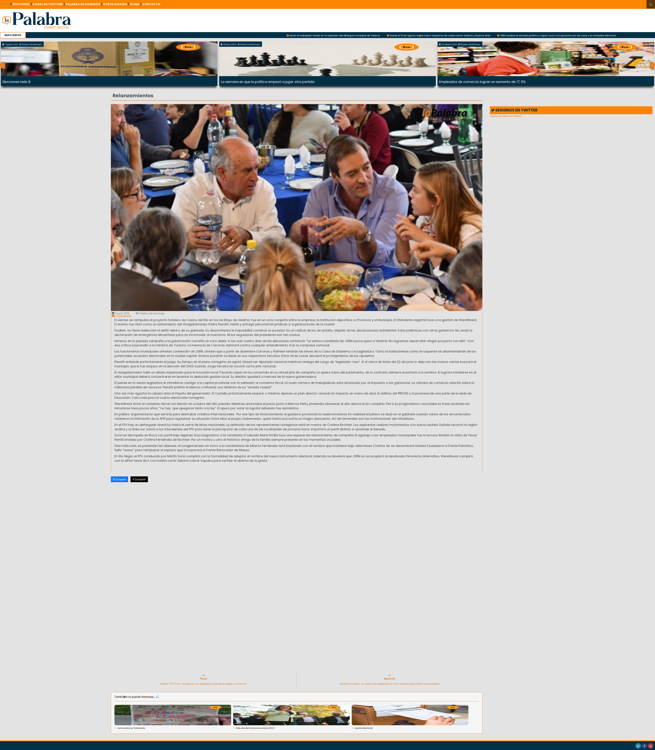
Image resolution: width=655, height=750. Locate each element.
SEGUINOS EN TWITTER (515, 110)
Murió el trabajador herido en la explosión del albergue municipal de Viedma (257, 35)
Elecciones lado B (16, 82)
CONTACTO (151, 4)
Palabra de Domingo (151, 313)
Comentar (123, 316)
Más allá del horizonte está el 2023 (254, 728)
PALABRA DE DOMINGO (84, 4)
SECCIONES (22, 4)
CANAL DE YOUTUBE (49, 4)
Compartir (120, 479)
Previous (2, 65)
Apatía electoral (363, 728)
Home (6, 4)
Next (652, 65)
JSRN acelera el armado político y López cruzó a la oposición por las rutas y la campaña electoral (480, 35)
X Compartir (139, 479)
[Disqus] (296, 530)
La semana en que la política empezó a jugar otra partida (267, 82)
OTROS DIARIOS (116, 4)
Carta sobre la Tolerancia (131, 728)
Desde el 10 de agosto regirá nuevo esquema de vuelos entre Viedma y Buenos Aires (362, 35)
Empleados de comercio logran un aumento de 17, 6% (482, 82)
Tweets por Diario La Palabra (505, 116)
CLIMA (135, 4)
